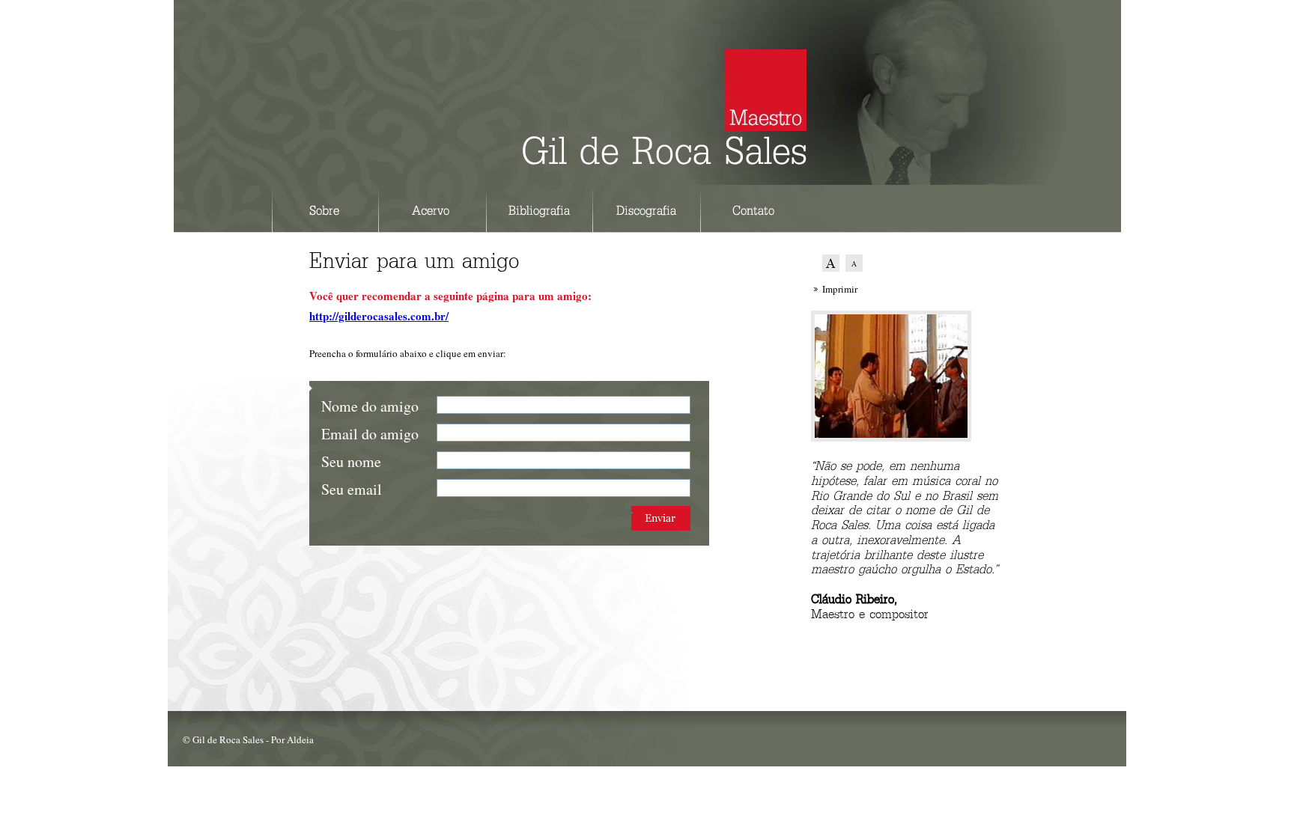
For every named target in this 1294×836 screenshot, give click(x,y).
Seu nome (351, 461)
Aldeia (300, 739)
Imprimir (839, 289)
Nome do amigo (370, 406)
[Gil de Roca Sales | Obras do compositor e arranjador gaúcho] (665, 157)
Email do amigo (370, 434)
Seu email (351, 489)
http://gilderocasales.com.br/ (379, 316)
